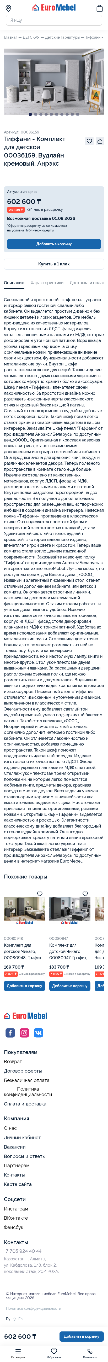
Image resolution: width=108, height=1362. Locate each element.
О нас (10, 1128)
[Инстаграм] (24, 1037)
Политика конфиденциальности (28, 1091)
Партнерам (16, 1165)
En (20, 1319)
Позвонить (90, 1357)
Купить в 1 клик (54, 263)
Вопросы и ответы (25, 1156)
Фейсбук (13, 1227)
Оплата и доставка (25, 1104)
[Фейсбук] (10, 1037)
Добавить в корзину (54, 244)
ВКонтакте (16, 1218)
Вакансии (15, 1147)
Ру (8, 1319)
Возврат (13, 1061)
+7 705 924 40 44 (22, 1251)
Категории (18, 1357)
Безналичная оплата (27, 1080)
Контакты (14, 1175)
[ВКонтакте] (38, 1037)
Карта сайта (18, 1184)
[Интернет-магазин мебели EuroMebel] (54, 9)
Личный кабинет (22, 1137)
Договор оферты (23, 1071)
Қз (14, 1319)
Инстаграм (16, 1209)
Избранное (54, 1357)
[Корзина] (99, 9)
